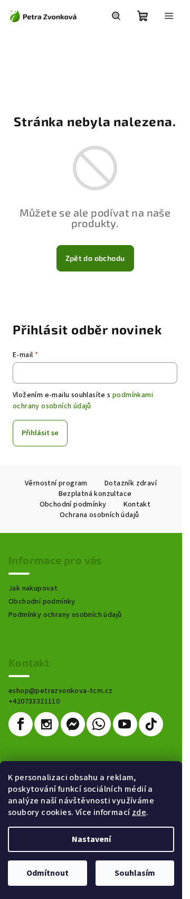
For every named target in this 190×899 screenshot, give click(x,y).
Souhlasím (135, 873)
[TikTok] (151, 724)
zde (139, 812)
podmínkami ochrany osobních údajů (83, 400)
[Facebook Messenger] (73, 724)
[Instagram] (46, 724)
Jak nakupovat (33, 588)
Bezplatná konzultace (95, 494)
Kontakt (137, 504)
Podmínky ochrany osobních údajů (64, 615)
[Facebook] (20, 724)
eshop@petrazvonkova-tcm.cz (60, 691)
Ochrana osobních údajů (99, 515)
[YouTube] (125, 724)
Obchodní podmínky (73, 504)
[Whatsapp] (99, 724)
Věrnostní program (56, 483)
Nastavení (91, 839)
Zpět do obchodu (95, 258)
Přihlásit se (40, 433)
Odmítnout (47, 873)
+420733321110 (34, 701)
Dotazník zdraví (130, 483)
